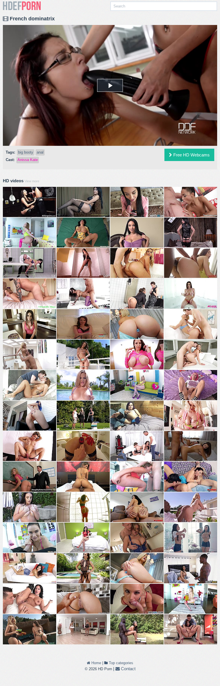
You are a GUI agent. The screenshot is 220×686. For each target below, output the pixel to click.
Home (95, 663)
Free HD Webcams (191, 154)
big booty (25, 152)
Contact (127, 668)
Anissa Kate (27, 160)
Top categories (120, 663)
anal (40, 152)
